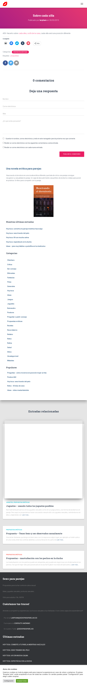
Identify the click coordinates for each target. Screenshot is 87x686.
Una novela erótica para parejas (23, 168)
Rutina (9, 343)
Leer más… (26, 515)
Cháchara (10, 260)
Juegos (10, 299)
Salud (9, 347)
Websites (10, 360)
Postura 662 (11, 377)
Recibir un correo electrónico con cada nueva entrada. (24, 147)
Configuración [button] (8, 681)
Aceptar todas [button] (22, 681)
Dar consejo (11, 269)
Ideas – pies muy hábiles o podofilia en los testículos (25, 246)
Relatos (10, 334)
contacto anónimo (22, 623)
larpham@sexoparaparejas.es (24, 618)
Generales (11, 286)
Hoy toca (10, 291)
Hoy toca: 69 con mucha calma (17, 237)
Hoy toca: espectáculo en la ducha (18, 242)
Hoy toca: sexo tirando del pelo (17, 233)
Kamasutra (11, 308)
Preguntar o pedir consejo (17, 317)
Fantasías (10, 278)
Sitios (9, 352)
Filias (9, 282)
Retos (9, 339)
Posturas (10, 312)
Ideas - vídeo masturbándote (18, 390)
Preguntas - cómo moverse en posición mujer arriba (26, 373)
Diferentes (11, 273)
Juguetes (10, 304)
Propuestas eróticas (20, 52)
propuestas (15, 56)
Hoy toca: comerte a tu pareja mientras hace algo (24, 229)
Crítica (9, 264)
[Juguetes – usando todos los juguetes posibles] (43, 459)
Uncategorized (12, 356)
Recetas (10, 326)
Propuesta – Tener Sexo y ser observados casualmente (34, 533)
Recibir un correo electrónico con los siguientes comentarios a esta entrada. (31, 143)
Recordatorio (12, 330)
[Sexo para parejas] (6, 4)
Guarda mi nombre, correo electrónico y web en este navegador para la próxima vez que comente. (40, 139)
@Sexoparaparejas (25, 629)
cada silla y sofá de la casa (29, 33)
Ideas (9, 295)
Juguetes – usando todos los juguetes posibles (30, 506)
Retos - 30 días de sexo (16, 386)
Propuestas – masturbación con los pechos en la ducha (34, 558)
